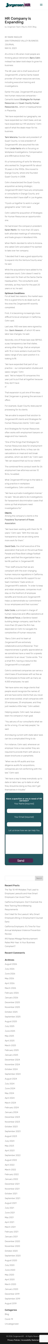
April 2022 (10, 1165)
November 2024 (12, 1064)
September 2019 (12, 1298)
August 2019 (11, 1303)
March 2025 (10, 1045)
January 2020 (11, 1289)
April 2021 (9, 1222)
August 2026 (11, 964)
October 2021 (11, 1193)
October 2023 (11, 1126)
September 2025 (13, 1016)
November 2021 (12, 1189)
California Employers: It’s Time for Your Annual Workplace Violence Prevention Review (23, 930)
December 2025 (12, 1002)
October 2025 (11, 1012)
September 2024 (13, 1074)
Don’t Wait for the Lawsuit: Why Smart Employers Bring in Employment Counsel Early (24, 918)
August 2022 (11, 1160)
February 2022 (12, 1174)
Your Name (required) (24, 803)
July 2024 (9, 1083)
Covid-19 (9, 1319)
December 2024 (12, 1059)
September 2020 (13, 1255)
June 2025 (10, 1031)
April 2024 (10, 1098)
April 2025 (10, 1040)
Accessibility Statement (30, 1340)
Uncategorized (11, 1324)
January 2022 (11, 1179)
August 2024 (11, 1079)
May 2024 (9, 1093)
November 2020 (12, 1246)
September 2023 (13, 1131)
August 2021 (11, 1203)
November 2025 (12, 1007)
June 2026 (10, 973)
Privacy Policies (14, 1340)
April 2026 (10, 983)
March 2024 (10, 1102)
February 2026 (12, 993)
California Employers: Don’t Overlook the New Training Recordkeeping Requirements (23, 906)
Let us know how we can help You (24, 830)
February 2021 (11, 1231)
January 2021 (11, 1236)
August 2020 (11, 1260)
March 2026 (10, 988)
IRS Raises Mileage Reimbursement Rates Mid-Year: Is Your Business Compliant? (21, 942)
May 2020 (9, 1274)
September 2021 (12, 1198)
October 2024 (11, 1069)
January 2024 (11, 1112)
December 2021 (12, 1184)
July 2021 (9, 1208)
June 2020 (10, 1270)
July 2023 (9, 1141)
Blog (34, 27)
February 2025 (12, 1050)
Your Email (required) (24, 817)
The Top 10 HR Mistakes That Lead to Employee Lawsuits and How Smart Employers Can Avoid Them (21, 893)
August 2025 (11, 1021)
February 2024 (12, 1107)
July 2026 (9, 969)
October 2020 (11, 1251)
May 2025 (9, 1036)
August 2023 (11, 1136)
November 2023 (12, 1122)
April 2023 (10, 1150)
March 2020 (10, 1284)
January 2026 (11, 997)
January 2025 (11, 1055)
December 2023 (12, 1117)
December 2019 (12, 1294)
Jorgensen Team (13, 27)
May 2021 (9, 1217)
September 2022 (13, 1155)
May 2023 (9, 1146)
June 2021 (10, 1212)
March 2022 (10, 1169)
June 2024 (10, 1088)
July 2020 (9, 1265)
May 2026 (9, 978)
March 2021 (10, 1227)
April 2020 (10, 1279)
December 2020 (12, 1241)
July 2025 (9, 1026)
